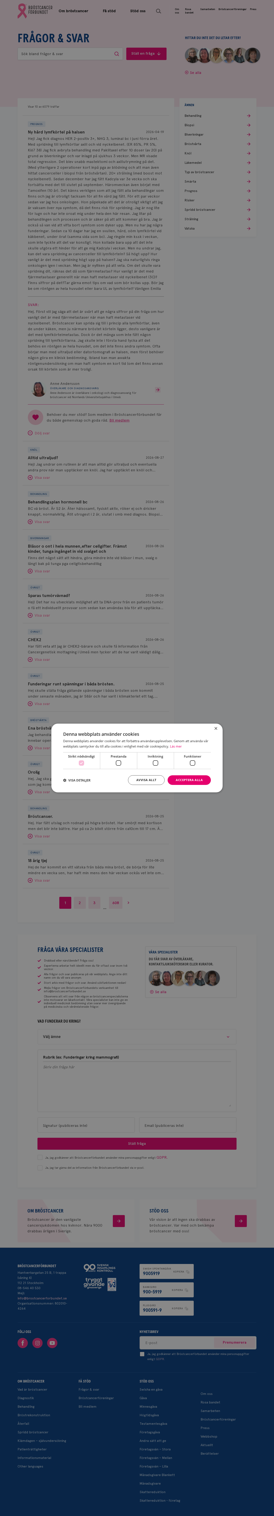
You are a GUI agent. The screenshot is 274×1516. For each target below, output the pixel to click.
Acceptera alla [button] (189, 780)
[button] (77, 780)
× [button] (215, 728)
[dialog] (137, 758)
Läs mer (176, 746)
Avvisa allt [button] (146, 780)
